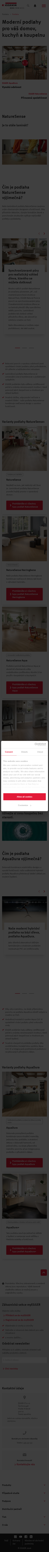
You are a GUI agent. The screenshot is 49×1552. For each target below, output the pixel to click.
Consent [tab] (9, 752)
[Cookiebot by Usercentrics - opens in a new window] (35, 744)
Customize (23, 805)
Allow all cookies (24, 797)
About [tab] (40, 752)
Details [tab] (24, 752)
